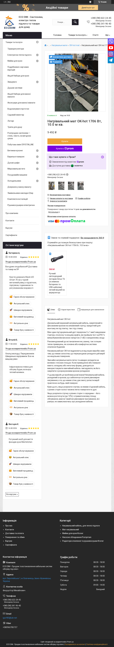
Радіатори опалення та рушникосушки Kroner (83, 541)
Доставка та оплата (14, 533)
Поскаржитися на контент (75, 644)
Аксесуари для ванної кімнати (21, 103)
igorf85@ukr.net (10, 618)
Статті (95, 35)
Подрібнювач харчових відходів (18, 68)
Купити (65, 141)
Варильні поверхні (16, 157)
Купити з (60, 148)
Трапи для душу (15, 127)
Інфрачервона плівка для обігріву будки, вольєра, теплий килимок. (21, 369)
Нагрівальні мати (59, 45)
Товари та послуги (77, 35)
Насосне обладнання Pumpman (76, 537)
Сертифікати (11, 235)
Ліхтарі (11, 121)
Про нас (8, 526)
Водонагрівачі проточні (18, 109)
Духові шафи (13, 163)
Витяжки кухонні (15, 150)
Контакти (10, 220)
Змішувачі (12, 82)
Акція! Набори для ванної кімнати (19, 95)
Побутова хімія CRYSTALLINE (21, 144)
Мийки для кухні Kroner (72, 533)
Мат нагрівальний (70, 529)
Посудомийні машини (17, 175)
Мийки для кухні (15, 61)
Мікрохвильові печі (16, 169)
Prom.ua (70, 642)
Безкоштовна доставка (60, 195)
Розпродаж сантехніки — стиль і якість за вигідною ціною (19, 136)
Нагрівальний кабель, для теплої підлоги (81, 526)
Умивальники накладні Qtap (20, 193)
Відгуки (9, 228)
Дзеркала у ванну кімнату (19, 187)
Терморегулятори (16, 49)
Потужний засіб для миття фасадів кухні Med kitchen (21, 440)
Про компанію (12, 213)
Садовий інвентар (16, 115)
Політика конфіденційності (97, 644)
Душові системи (15, 88)
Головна (57, 35)
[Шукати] (75, 22)
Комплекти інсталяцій (18, 199)
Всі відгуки (11, 494)
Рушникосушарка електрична (21, 205)
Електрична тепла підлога (19, 55)
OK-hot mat (74, 45)
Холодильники (14, 181)
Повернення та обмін (15, 537)
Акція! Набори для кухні (18, 76)
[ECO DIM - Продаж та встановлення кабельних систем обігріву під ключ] (10, 22)
